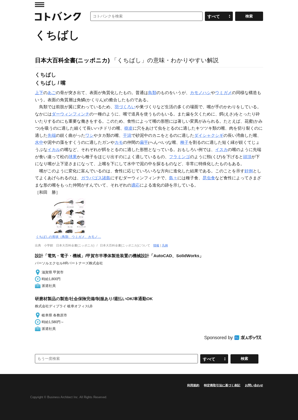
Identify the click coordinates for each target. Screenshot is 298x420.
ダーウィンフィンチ (70, 114)
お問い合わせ (254, 385)
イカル (53, 149)
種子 (184, 142)
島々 (173, 178)
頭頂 (247, 156)
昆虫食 (209, 178)
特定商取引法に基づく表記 (222, 385)
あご (51, 92)
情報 (156, 245)
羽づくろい (125, 107)
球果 (72, 156)
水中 (39, 142)
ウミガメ (223, 92)
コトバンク (58, 16)
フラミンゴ (179, 156)
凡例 (165, 245)
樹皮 (128, 128)
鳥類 (152, 92)
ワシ (89, 135)
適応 (135, 185)
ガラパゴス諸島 (95, 178)
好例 (248, 171)
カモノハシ (200, 92)
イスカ (221, 149)
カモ (119, 142)
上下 (39, 92)
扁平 (144, 142)
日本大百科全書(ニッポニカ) (72, 60)
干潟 (127, 135)
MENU (39, 4)
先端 (51, 135)
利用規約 (193, 385)
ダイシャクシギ (209, 135)
